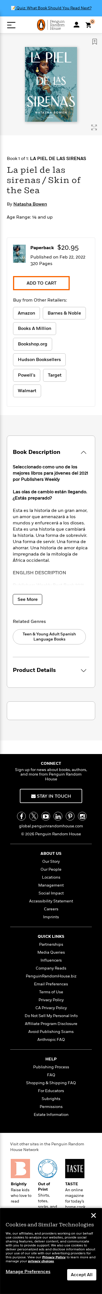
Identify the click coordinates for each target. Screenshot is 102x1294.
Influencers (51, 960)
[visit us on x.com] (33, 816)
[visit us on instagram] (82, 816)
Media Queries (51, 952)
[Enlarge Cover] (94, 127)
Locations (51, 877)
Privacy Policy (51, 1000)
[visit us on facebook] (21, 816)
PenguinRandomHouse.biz (51, 976)
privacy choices (41, 1261)
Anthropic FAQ (51, 1039)
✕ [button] (93, 1216)
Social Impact (51, 893)
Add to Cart (41, 283)
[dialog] (51, 1251)
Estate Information (51, 1114)
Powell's (26, 375)
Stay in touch (53, 796)
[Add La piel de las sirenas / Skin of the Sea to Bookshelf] (95, 42)
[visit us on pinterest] (70, 816)
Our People (51, 869)
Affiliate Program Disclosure (51, 1023)
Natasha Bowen (30, 204)
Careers (51, 909)
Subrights (51, 1098)
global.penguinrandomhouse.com (51, 826)
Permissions (51, 1106)
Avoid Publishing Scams (51, 1031)
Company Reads (51, 968)
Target (54, 375)
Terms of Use (51, 992)
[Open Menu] (11, 25)
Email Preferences (51, 984)
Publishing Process (51, 1067)
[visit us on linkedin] (58, 816)
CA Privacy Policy (51, 1008)
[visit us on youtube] (45, 816)
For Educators (51, 1091)
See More (28, 599)
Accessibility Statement (51, 901)
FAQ (51, 1075)
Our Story (51, 861)
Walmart (27, 391)
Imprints (51, 917)
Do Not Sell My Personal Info (51, 1015)
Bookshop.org (32, 344)
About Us (51, 853)
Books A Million (34, 328)
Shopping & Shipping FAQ (51, 1083)
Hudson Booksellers (39, 359)
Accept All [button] (82, 1275)
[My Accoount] (76, 24)
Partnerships (51, 944)
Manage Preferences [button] (28, 1271)
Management (51, 885)
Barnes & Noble (64, 313)
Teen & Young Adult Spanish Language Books (49, 636)
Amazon (26, 313)
